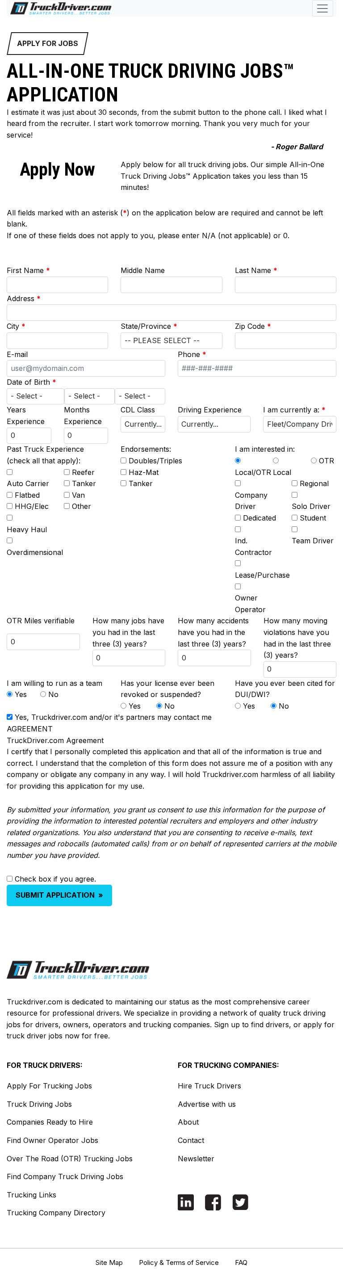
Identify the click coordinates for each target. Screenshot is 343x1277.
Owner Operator (250, 603)
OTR (326, 460)
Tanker (84, 483)
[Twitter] (240, 1202)
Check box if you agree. (55, 878)
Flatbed (27, 495)
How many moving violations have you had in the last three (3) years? (297, 638)
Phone (192, 354)
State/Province (149, 326)
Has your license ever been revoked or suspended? (167, 689)
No (53, 694)
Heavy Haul (27, 529)
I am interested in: (265, 449)
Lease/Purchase (262, 575)
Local (282, 472)
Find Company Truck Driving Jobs (65, 1176)
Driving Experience (210, 409)
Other (81, 506)
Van (78, 495)
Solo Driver (311, 506)
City (16, 326)
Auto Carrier (28, 483)
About (188, 1121)
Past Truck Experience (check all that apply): (45, 455)
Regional (314, 483)
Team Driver (313, 540)
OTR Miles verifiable (41, 620)
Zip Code (253, 326)
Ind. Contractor (253, 546)
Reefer (83, 472)
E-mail (17, 354)
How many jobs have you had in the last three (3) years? (128, 632)
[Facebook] (213, 1202)
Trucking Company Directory (56, 1212)
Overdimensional (35, 552)
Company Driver (251, 501)
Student (313, 517)
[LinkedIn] (186, 1202)
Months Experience (83, 415)
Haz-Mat (144, 472)
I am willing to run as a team (54, 683)
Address (24, 298)
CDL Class (138, 409)
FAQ (241, 1262)
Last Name (256, 270)
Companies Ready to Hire (50, 1121)
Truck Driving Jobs (39, 1104)
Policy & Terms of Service (179, 1262)
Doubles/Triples (155, 460)
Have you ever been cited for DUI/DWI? (285, 689)
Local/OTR (253, 472)
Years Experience (26, 415)
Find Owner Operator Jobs (52, 1140)
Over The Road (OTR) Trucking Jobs (70, 1158)
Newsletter (196, 1158)
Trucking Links (31, 1194)
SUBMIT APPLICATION (59, 895)
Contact (191, 1140)
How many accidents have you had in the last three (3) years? (213, 632)
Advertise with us (207, 1104)
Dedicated (259, 517)
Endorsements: (146, 449)
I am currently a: (294, 409)
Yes (21, 694)
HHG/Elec (32, 506)
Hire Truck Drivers (209, 1085)
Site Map (109, 1262)
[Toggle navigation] (322, 8)
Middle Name (143, 270)
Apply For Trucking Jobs (49, 1085)
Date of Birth (31, 382)
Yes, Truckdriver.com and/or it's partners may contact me (113, 717)
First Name (28, 270)
